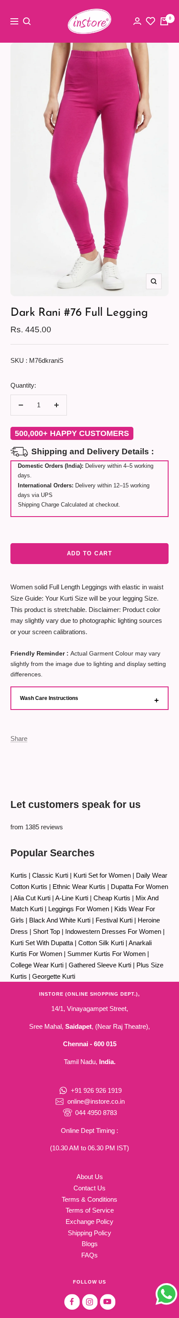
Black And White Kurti (59, 920)
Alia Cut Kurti (31, 898)
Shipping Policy (89, 1233)
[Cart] (164, 21)
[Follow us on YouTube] (107, 1301)
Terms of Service (90, 1210)
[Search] (27, 21)
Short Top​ (46, 931)
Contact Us (89, 1188)
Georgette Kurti (53, 976)
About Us (89, 1176)
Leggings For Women (78, 908)
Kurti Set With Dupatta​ (41, 942)
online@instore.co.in (96, 1101)
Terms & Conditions (89, 1199)
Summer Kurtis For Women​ (106, 953)
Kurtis (18, 875)
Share (18, 738)
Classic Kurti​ (50, 875)
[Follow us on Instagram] (89, 1301)
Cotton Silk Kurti (101, 942)
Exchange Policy (89, 1221)
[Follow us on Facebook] (72, 1301)
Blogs (90, 1243)
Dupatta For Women (139, 886)
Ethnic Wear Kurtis (79, 886)
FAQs (89, 1255)
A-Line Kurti (71, 898)
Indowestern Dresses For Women (113, 931)
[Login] (137, 21)
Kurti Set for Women (102, 875)
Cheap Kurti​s (111, 898)
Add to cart (90, 553)
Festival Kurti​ (114, 920)
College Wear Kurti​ (36, 965)
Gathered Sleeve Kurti (100, 965)
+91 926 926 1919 (96, 1090)
